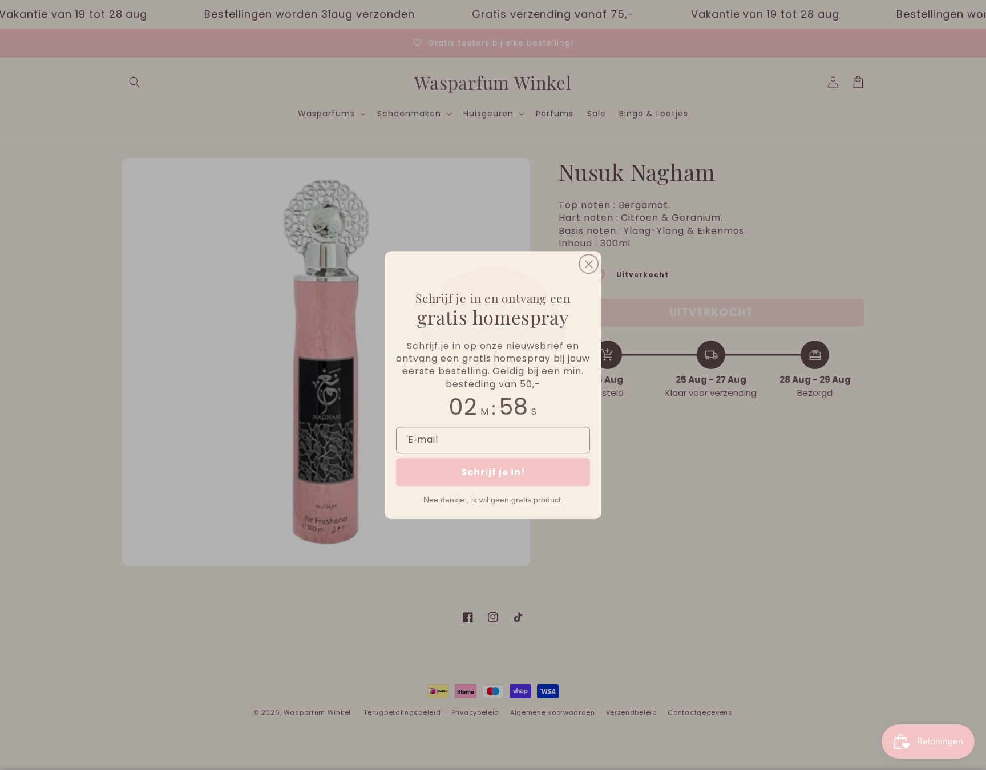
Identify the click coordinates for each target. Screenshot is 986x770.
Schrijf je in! (493, 472)
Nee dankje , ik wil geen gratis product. (493, 499)
